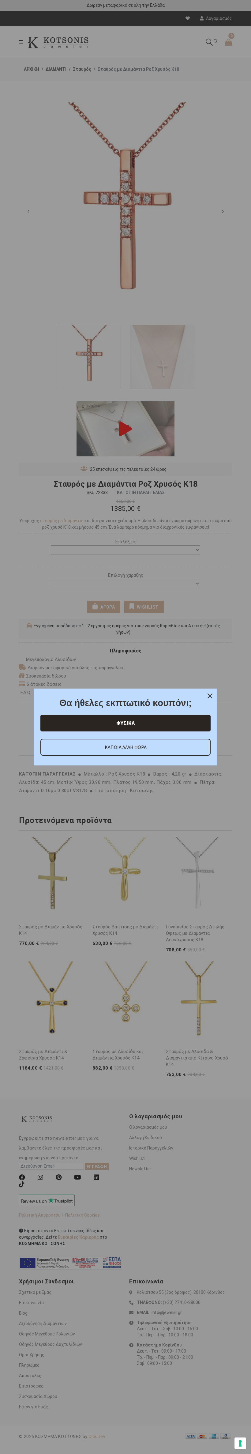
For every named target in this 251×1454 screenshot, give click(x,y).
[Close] (210, 696)
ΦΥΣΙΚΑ (125, 723)
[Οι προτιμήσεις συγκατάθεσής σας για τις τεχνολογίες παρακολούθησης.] (240, 1443)
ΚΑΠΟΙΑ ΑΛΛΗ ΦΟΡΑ (126, 747)
